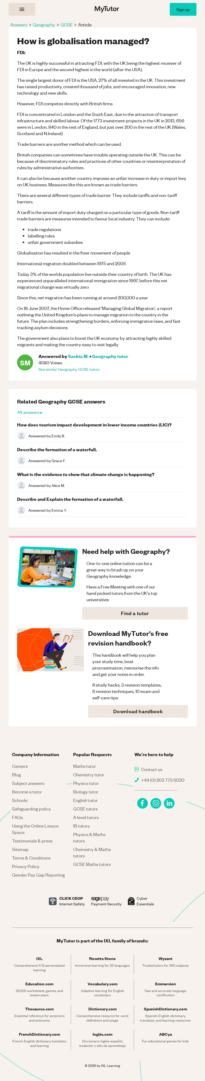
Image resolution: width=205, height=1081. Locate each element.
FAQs (17, 817)
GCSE (67, 24)
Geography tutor (110, 356)
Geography (44, 24)
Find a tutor (135, 613)
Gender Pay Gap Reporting (38, 875)
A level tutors (86, 817)
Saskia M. (78, 356)
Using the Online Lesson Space (35, 829)
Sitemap (20, 849)
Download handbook (138, 711)
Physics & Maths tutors (89, 837)
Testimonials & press (32, 841)
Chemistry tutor (88, 774)
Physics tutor (86, 783)
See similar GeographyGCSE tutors (69, 369)
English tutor (85, 800)
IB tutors (81, 826)
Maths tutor (84, 766)
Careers (20, 766)
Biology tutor (85, 791)
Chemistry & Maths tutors (92, 852)
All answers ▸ (29, 412)
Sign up (183, 9)
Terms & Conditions (31, 858)
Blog (16, 774)
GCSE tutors (85, 809)
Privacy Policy (26, 866)
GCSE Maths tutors (92, 864)
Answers (18, 24)
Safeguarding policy (31, 809)
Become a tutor (27, 791)
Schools (19, 800)
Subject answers (28, 783)
